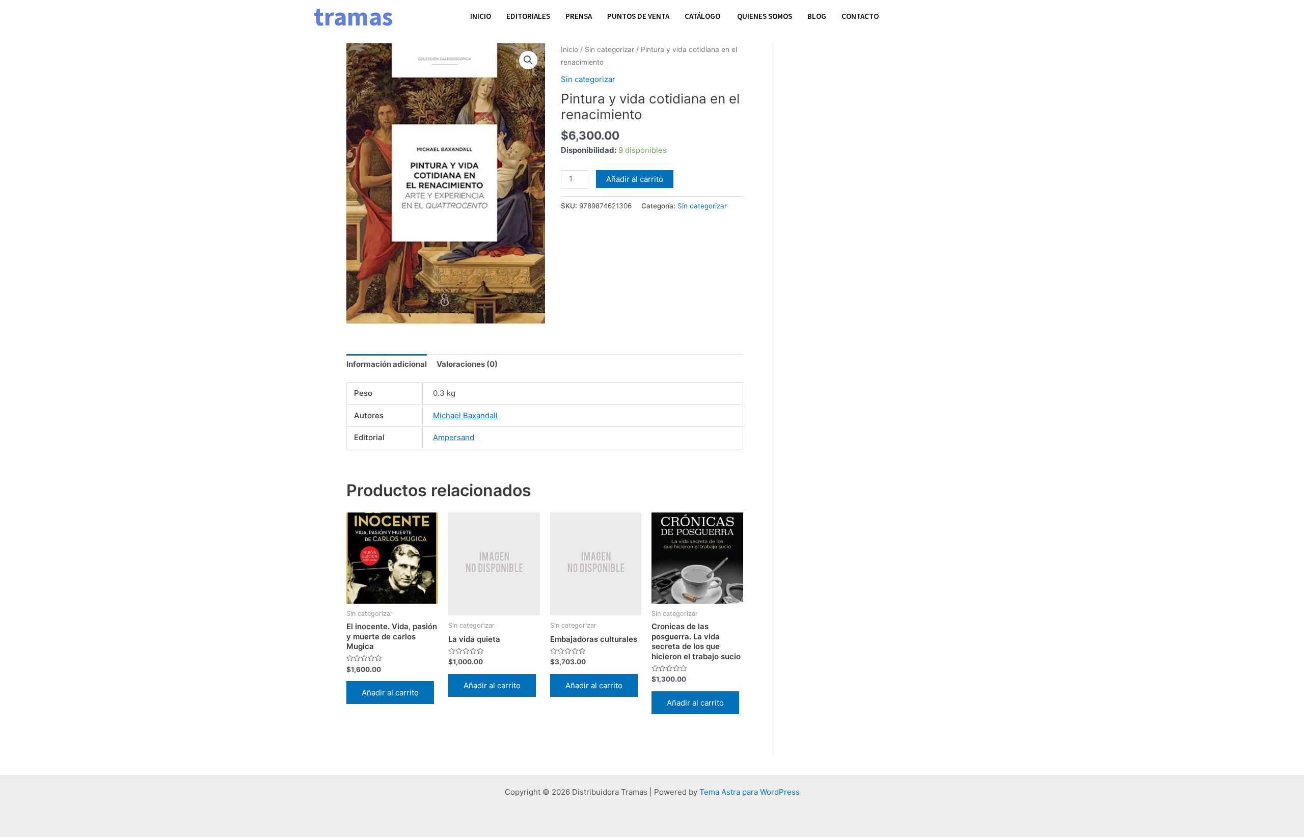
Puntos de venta (638, 16)
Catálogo (703, 16)
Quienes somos (764, 16)
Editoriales (528, 16)
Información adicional (386, 364)
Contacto (860, 16)
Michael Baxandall (465, 415)
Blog (816, 16)
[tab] (386, 364)
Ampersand (453, 437)
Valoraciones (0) (467, 364)
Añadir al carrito (634, 179)
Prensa (578, 16)
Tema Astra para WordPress (749, 792)
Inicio (480, 16)
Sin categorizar (609, 49)
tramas (353, 17)
